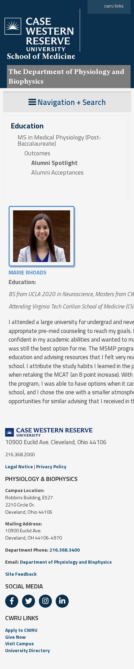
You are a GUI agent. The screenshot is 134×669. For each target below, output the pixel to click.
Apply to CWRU (21, 630)
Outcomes (37, 153)
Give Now (15, 636)
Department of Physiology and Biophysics (66, 561)
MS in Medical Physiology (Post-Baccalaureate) (59, 140)
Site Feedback (20, 573)
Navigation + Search (71, 102)
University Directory (27, 650)
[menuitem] (67, 630)
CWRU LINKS (21, 618)
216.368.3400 (64, 549)
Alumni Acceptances (57, 172)
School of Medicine (41, 56)
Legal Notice (19, 466)
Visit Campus (19, 643)
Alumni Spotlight (54, 163)
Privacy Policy (51, 466)
